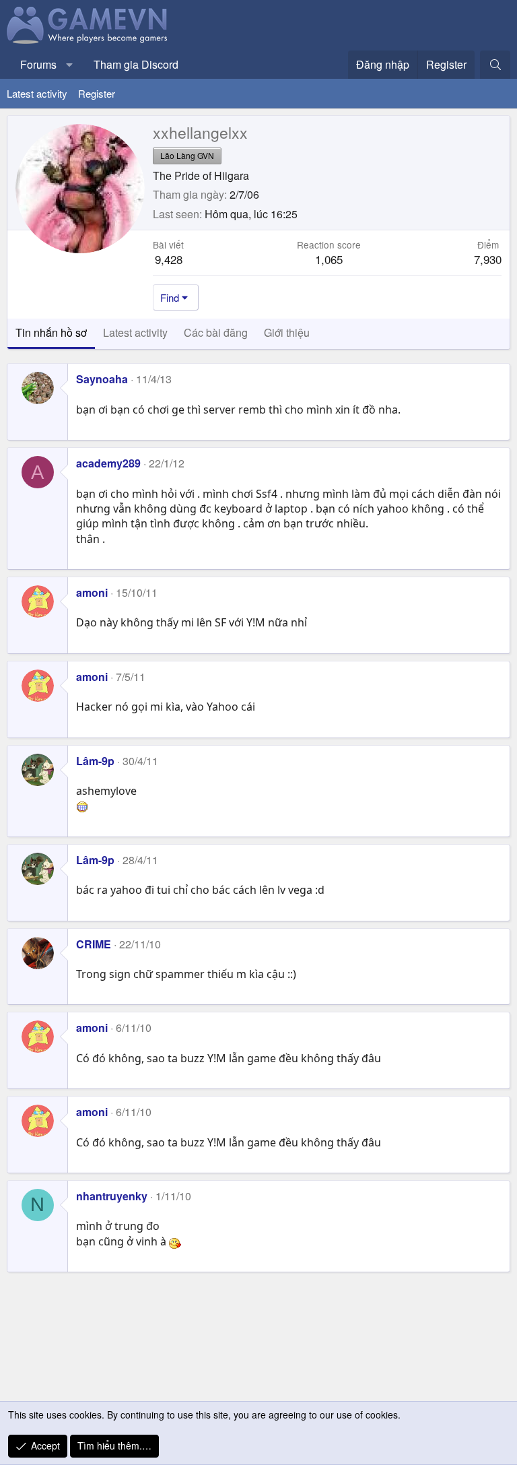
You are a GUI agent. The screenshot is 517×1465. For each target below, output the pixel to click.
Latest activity (37, 93)
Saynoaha (102, 379)
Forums (38, 64)
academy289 (108, 463)
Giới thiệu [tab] (287, 332)
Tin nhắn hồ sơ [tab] (51, 332)
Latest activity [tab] (135, 332)
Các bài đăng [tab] (216, 332)
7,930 (488, 259)
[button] (70, 65)
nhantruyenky (111, 1196)
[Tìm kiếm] (495, 65)
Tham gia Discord (136, 64)
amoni (92, 592)
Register (96, 93)
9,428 (168, 259)
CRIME (93, 944)
